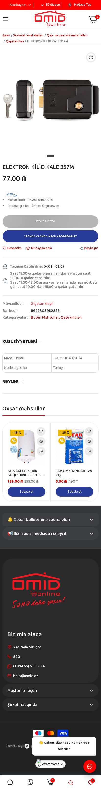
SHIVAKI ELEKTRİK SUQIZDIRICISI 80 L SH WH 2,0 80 (26, 473)
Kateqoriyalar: (15, 318)
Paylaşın (91, 248)
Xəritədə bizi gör (27, 647)
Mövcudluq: (12, 304)
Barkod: (9, 311)
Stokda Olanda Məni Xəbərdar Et (50, 236)
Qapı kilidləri (15, 41)
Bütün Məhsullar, (46, 318)
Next (92, 462)
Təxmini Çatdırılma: (26, 266)
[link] (41, 431)
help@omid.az (25, 676)
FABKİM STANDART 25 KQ (74, 473)
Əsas (6, 35)
